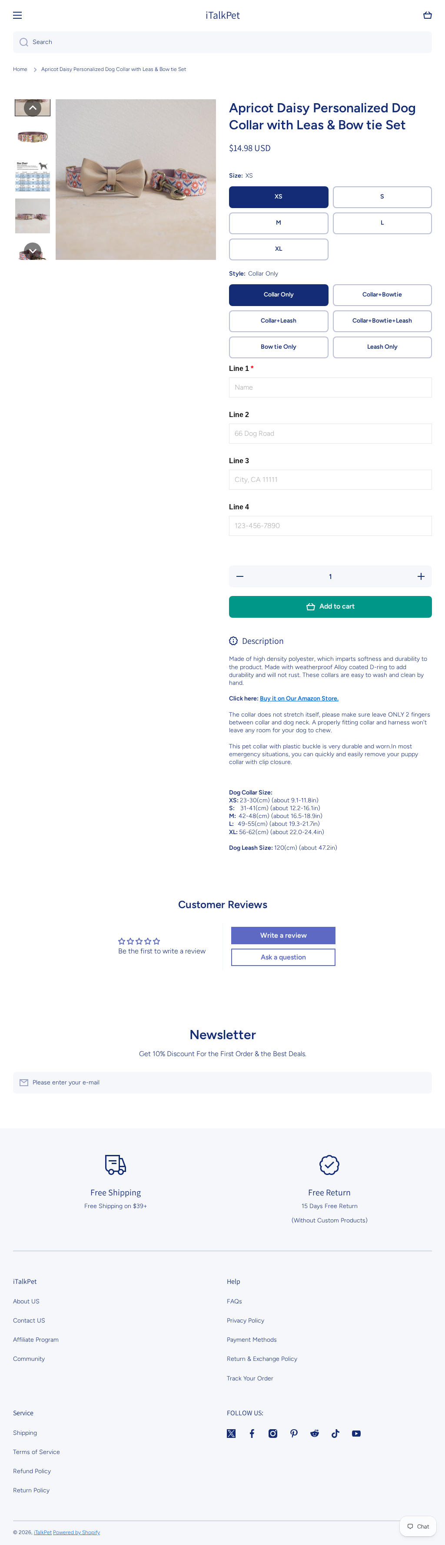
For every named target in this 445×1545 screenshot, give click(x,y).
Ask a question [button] (283, 957)
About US (26, 1301)
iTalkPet (43, 1532)
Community (29, 1359)
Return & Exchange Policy (262, 1359)
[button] (427, 15)
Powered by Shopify (76, 1532)
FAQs (234, 1301)
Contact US (29, 1320)
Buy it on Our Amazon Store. (299, 698)
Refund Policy (32, 1471)
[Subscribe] (421, 1083)
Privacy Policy (245, 1320)
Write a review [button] (283, 935)
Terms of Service (36, 1452)
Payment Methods (252, 1339)
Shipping (25, 1433)
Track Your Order (250, 1378)
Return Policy (31, 1490)
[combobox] (222, 42)
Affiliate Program (36, 1339)
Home (20, 69)
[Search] (20, 42)
